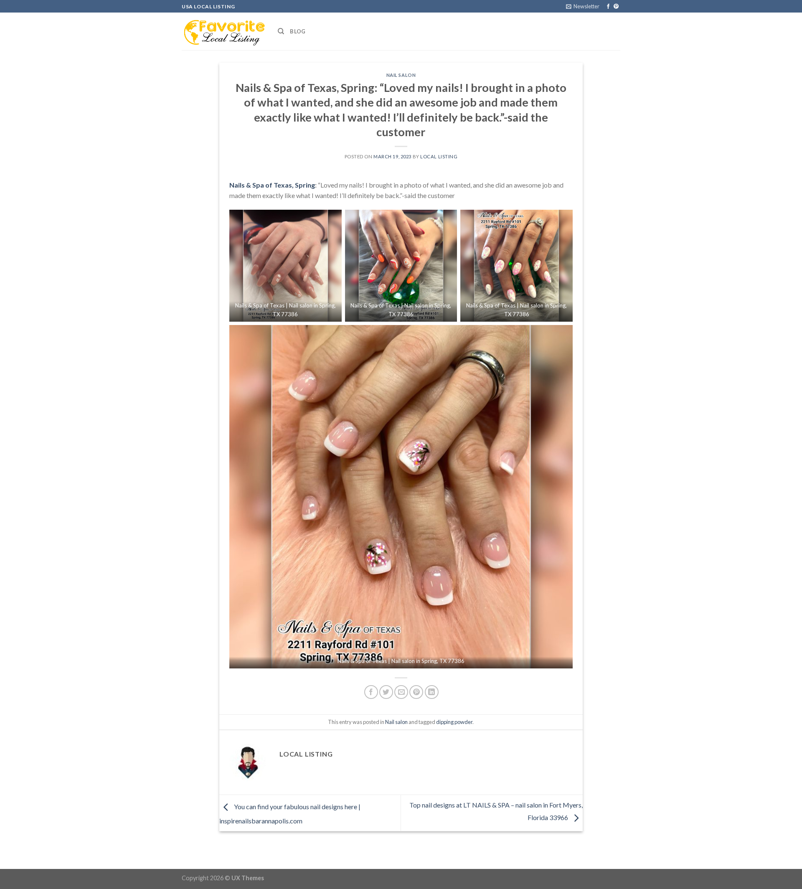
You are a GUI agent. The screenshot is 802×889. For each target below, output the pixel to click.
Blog (297, 31)
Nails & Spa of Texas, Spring (272, 185)
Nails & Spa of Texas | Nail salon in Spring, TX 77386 (401, 661)
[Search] (281, 31)
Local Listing (438, 156)
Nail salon (401, 75)
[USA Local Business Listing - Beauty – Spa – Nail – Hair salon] (223, 31)
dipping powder (454, 722)
